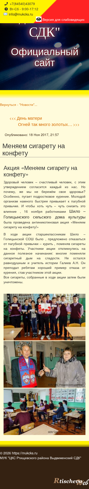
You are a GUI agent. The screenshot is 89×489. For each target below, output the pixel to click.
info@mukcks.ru (21, 14)
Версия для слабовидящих (63, 19)
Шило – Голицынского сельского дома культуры (44, 214)
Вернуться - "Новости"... (18, 104)
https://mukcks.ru (24, 453)
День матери (29, 118)
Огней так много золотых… (45, 124)
